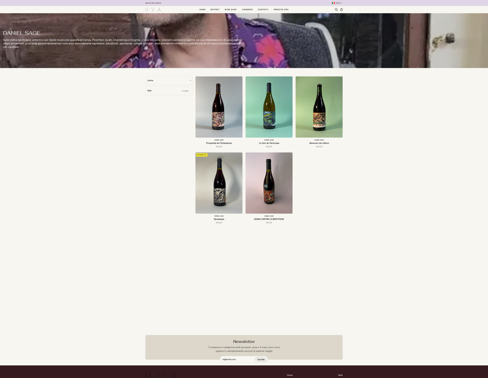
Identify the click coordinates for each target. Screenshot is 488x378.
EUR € (338, 3)
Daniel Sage (219, 140)
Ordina (150, 80)
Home (290, 375)
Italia (340, 375)
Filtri (167, 90)
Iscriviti (261, 359)
